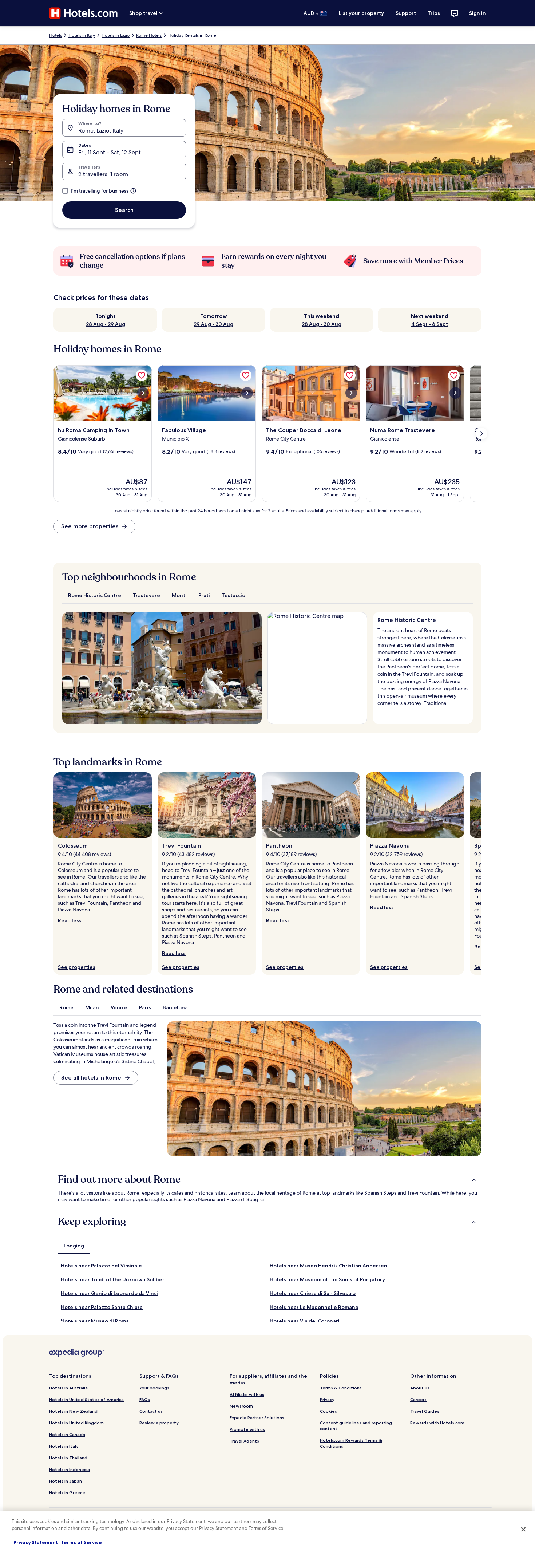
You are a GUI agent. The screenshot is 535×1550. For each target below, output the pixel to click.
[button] (268, 1179)
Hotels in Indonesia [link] (69, 1469)
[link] (141, 375)
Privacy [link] (327, 1399)
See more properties (89, 526)
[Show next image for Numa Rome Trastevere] (455, 393)
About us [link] (419, 1388)
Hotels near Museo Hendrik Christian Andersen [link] (328, 1265)
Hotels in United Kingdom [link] (76, 1422)
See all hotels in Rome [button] (91, 1077)
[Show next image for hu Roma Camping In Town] (143, 393)
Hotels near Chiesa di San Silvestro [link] (313, 1293)
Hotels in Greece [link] (67, 1492)
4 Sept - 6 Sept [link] (429, 324)
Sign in (477, 13)
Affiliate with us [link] (247, 1394)
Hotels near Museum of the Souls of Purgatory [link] (327, 1279)
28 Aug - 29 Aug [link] (105, 324)
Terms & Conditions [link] (341, 1388)
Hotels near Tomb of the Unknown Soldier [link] (113, 1279)
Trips (434, 13)
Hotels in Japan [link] (65, 1481)
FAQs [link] (144, 1399)
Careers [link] (418, 1399)
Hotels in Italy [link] (81, 35)
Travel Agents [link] (244, 1441)
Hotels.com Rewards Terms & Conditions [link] (351, 1443)
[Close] (523, 1529)
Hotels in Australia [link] (68, 1388)
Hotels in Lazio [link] (116, 35)
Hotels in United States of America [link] (86, 1399)
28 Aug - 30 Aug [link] (321, 324)
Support (406, 13)
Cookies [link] (328, 1411)
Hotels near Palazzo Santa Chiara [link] (102, 1307)
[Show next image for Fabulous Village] (247, 393)
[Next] (253, 668)
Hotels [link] (55, 35)
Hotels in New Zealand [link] (73, 1411)
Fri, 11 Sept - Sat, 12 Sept (109, 152)
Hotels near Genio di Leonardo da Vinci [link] (109, 1293)
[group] (422, 665)
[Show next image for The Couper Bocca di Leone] (351, 393)
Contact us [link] (151, 1411)
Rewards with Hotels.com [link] (437, 1422)
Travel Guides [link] (424, 1411)
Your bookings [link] (154, 1388)
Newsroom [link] (241, 1406)
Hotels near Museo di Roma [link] (95, 1321)
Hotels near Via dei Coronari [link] (305, 1321)
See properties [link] (76, 967)
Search (124, 209)
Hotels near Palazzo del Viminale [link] (101, 1265)
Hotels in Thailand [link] (68, 1457)
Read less (70, 920)
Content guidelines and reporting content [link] (356, 1425)
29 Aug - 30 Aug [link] (213, 324)
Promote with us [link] (247, 1429)
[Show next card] (481, 433)
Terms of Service (81, 1542)
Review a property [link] (159, 1422)
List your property (361, 13)
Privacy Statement (35, 1542)
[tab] (94, 595)
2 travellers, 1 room (103, 174)
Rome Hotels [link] (149, 35)
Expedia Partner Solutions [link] (257, 1417)
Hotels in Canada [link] (67, 1434)
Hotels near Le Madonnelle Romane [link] (314, 1307)
